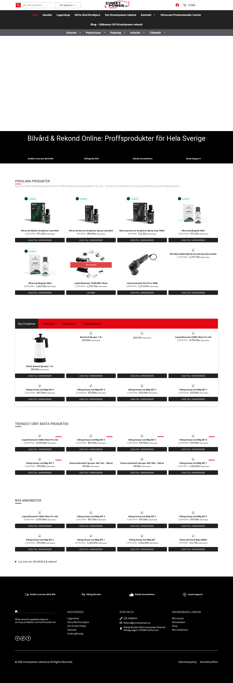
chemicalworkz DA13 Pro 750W (142, 283)
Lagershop (63, 15)
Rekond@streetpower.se (136, 622)
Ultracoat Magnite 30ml (193, 230)
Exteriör (71, 32)
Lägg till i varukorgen (40, 240)
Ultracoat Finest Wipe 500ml (193, 540)
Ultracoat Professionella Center (181, 15)
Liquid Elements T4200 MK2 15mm (91, 283)
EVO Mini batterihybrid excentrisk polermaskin (193, 254)
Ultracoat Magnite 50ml (40, 283)
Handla (47, 15)
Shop (175, 625)
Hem (35, 15)
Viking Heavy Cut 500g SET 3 (142, 389)
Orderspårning (75, 633)
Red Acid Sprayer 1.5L (91, 337)
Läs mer (91, 292)
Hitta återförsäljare (87, 15)
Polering (115, 32)
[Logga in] (177, 5)
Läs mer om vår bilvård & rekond (37, 561)
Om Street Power (76, 625)
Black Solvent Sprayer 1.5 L (39, 366)
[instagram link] (17, 638)
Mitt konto (178, 618)
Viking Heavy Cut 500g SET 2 (193, 389)
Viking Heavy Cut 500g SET (142, 540)
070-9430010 (130, 618)
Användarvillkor (209, 662)
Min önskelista (180, 629)
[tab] (26, 324)
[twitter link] (22, 638)
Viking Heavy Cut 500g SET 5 (40, 389)
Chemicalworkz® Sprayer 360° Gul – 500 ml (91, 463)
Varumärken (178, 622)
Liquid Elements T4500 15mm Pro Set (193, 337)
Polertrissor (93, 32)
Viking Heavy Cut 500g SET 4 (91, 389)
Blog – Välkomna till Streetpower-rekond (116, 24)
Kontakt (146, 15)
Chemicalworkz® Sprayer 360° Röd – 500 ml (142, 463)
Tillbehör (155, 32)
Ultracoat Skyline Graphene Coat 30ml (40, 230)
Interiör (135, 32)
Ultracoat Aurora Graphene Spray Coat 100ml (142, 230)
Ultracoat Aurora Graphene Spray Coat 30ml (91, 230)
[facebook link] (28, 638)
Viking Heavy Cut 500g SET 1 (193, 463)
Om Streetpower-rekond (120, 15)
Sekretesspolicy (187, 662)
